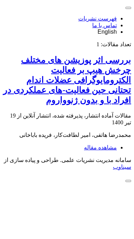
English (107, 32)
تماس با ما (104, 25)
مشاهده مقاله (100, 147)
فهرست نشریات (97, 18)
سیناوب (122, 167)
